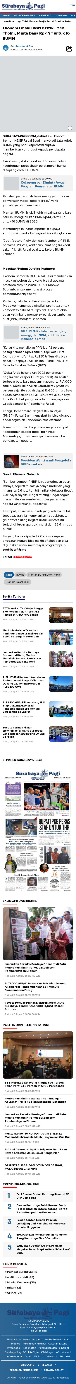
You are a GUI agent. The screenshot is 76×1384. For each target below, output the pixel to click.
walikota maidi (20, 1277)
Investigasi (13, 1347)
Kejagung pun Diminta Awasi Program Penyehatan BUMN (43, 184)
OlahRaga (47, 1352)
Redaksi (47, 1365)
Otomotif (61, 15)
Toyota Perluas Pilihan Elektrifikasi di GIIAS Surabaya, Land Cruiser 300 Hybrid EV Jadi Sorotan (24, 732)
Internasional (14, 1356)
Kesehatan (29, 1347)
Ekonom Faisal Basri (18, 582)
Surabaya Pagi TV (15, 1352)
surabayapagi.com (22, 46)
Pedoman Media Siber (24, 1370)
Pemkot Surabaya (22, 1272)
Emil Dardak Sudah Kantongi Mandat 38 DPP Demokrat (43, 1196)
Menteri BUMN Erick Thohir (44, 574)
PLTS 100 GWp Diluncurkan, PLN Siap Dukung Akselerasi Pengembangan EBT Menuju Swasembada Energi (24, 707)
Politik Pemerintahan (57, 1339)
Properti (37, 1339)
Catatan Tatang (57, 1343)
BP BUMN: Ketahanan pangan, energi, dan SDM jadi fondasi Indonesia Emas (43, 335)
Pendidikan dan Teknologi (53, 1347)
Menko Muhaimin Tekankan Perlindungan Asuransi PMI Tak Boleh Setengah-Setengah (23, 633)
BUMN (20, 574)
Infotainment (63, 1352)
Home (6, 15)
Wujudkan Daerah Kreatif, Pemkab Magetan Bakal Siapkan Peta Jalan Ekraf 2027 (43, 1249)
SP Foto (38, 1356)
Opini (28, 1356)
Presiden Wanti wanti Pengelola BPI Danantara (46, 462)
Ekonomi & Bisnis (24, 15)
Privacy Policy (54, 1370)
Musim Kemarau (21, 1282)
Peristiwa (14, 1343)
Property (45, 15)
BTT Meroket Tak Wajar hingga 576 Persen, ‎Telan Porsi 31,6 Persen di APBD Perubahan (23, 611)
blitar (14, 1287)
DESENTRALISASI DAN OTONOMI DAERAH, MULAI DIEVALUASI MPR (34, 1167)
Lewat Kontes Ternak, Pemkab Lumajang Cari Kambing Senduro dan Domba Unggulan (41, 1224)
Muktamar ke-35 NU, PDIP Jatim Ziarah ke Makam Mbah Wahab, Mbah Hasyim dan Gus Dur (37, 1135)
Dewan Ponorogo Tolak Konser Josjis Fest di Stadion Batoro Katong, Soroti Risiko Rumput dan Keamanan (42, 1209)
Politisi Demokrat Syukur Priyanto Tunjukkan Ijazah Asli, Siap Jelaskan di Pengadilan (36, 1151)
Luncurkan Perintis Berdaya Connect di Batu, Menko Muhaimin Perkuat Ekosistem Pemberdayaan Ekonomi (22, 657)
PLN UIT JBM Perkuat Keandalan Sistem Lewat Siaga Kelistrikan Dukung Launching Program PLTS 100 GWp (24, 682)
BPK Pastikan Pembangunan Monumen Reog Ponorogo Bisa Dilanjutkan (42, 1236)
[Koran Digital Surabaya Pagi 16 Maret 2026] (38, 830)
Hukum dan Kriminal (34, 1343)
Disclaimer (27, 1365)
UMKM (14, 1292)
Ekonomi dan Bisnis (18, 1339)
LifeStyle (33, 1352)
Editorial (65, 1356)
